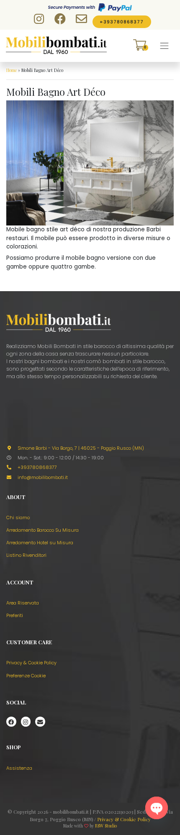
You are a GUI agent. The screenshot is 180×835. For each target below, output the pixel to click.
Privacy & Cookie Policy (31, 662)
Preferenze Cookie (26, 675)
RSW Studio (106, 826)
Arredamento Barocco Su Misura (42, 530)
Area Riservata (22, 602)
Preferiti (14, 615)
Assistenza (19, 768)
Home (11, 70)
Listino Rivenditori (26, 555)
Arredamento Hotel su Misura (39, 542)
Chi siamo (18, 517)
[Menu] (164, 45)
